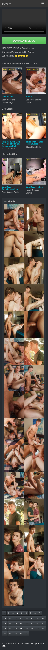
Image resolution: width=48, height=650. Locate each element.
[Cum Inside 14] (34, 378)
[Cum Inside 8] (34, 297)
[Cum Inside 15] (14, 404)
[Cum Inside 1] (14, 217)
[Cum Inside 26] (34, 538)
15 (32, 618)
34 (5, 633)
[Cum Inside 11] (14, 351)
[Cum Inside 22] (34, 485)
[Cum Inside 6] (34, 270)
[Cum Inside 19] (14, 458)
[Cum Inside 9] (14, 324)
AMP (33, 643)
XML (4, 646)
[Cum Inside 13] (14, 378)
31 (32, 628)
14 (26, 618)
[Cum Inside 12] (34, 351)
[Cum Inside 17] (14, 431)
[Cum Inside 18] (34, 431)
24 (37, 623)
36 (16, 633)
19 (10, 623)
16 (37, 618)
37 (21, 633)
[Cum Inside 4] (34, 244)
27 (10, 628)
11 (10, 618)
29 (21, 628)
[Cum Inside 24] (34, 512)
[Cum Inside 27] (14, 565)
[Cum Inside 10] (34, 324)
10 (5, 618)
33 (43, 628)
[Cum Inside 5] (14, 270)
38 (26, 633)
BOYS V (6, 3)
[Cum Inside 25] (14, 538)
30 (26, 628)
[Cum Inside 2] (34, 217)
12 (16, 618)
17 (43, 618)
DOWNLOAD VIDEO (24, 40)
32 (37, 628)
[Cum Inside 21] (14, 485)
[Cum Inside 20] (34, 458)
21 (21, 623)
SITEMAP (25, 643)
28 (16, 628)
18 (5, 623)
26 (5, 628)
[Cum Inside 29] (14, 592)
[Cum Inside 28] (34, 565)
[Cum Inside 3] (14, 244)
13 (21, 618)
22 (26, 623)
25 (43, 623)
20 (16, 623)
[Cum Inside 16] (34, 404)
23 (32, 623)
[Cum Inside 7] (14, 297)
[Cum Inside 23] (14, 512)
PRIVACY (40, 643)
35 (10, 633)
